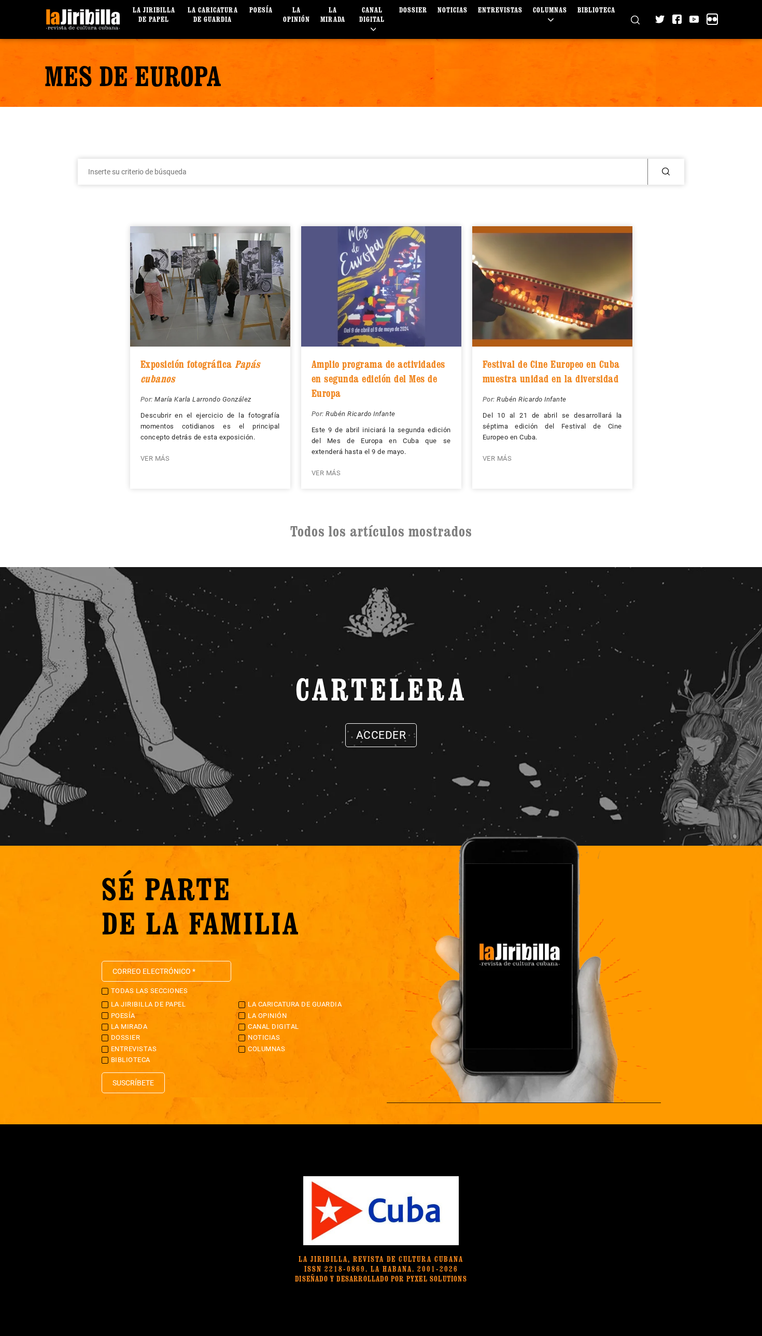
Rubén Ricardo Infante (361, 414)
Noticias (453, 9)
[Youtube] (694, 19)
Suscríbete (133, 1083)
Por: (147, 399)
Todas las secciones (149, 991)
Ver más (155, 458)
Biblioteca (596, 9)
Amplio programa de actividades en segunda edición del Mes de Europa (378, 379)
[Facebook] (677, 19)
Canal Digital (372, 14)
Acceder (381, 735)
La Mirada (332, 14)
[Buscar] (635, 19)
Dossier (413, 9)
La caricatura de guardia (213, 14)
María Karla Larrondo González (202, 399)
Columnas (550, 9)
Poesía (261, 9)
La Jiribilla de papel (154, 14)
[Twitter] (660, 19)
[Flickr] (712, 19)
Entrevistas (500, 9)
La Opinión (296, 14)
